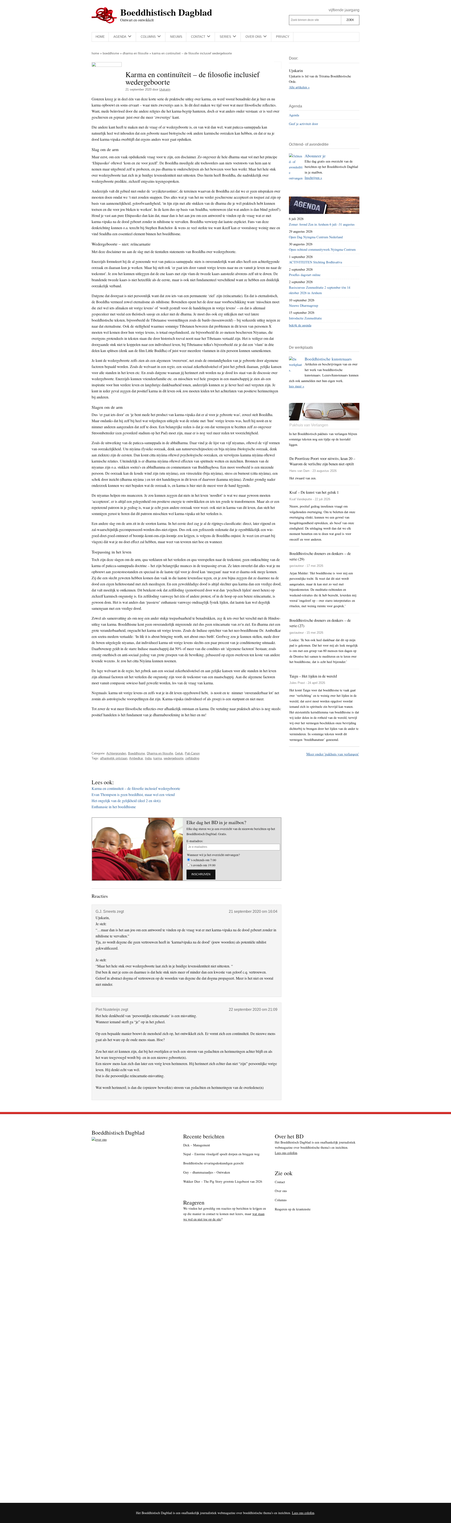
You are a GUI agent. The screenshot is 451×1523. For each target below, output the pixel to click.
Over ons (281, 1191)
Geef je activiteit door (303, 123)
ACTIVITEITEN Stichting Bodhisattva (315, 262)
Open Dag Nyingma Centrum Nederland (316, 237)
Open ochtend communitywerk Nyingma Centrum (322, 249)
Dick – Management (196, 1145)
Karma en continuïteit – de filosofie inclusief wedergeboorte (136, 788)
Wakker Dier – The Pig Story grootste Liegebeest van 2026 (222, 1181)
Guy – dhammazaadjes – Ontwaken (206, 1172)
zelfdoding (192, 758)
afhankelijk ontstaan (113, 758)
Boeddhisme (111, 53)
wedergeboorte (173, 758)
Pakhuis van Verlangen (308, 425)
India (148, 758)
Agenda (294, 115)
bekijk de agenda (300, 325)
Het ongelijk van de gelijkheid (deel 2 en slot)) (126, 800)
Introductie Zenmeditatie (305, 318)
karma (157, 758)
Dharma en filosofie (135, 53)
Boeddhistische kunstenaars (328, 359)
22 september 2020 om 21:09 (253, 1010)
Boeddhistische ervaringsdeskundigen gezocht (213, 1163)
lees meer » (296, 386)
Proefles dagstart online (304, 275)
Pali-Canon (192, 753)
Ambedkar (136, 758)
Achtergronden (116, 753)
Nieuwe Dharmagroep (303, 305)
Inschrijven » (313, 177)
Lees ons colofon (286, 1153)
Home (95, 53)
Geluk (179, 753)
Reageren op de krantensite (293, 1209)
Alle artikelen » (299, 87)
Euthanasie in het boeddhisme (114, 806)
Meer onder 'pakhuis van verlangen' (332, 753)
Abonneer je (315, 156)
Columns (281, 1200)
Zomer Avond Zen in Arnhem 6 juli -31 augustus (322, 224)
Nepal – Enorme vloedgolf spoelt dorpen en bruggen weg (221, 1154)
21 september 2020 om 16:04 (253, 911)
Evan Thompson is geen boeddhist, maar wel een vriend (133, 794)
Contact (280, 1182)
